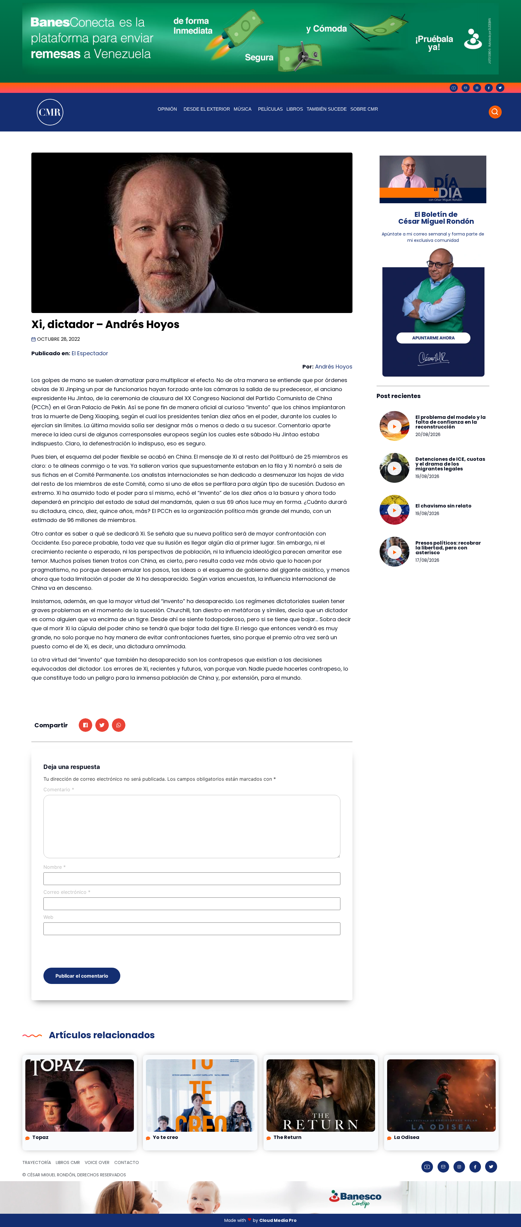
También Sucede (327, 109)
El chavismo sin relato (443, 505)
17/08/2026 (427, 560)
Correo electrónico (66, 892)
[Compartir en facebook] (85, 725)
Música (242, 109)
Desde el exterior (207, 109)
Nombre (54, 867)
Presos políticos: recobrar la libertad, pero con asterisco (448, 547)
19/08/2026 (427, 476)
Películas (270, 109)
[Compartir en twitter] (102, 725)
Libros (294, 109)
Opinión (167, 109)
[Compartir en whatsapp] (118, 725)
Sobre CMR (364, 109)
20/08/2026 (427, 435)
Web (48, 917)
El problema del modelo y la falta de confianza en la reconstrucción (450, 422)
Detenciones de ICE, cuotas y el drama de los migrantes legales (450, 464)
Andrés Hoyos (333, 366)
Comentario (58, 789)
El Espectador (90, 353)
